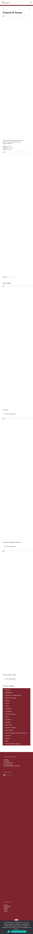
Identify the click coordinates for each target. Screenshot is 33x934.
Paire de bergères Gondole (9, 675)
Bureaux (7, 700)
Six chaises (5, 410)
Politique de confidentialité (19, 931)
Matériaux (8, 722)
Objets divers (8, 725)
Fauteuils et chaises (10, 714)
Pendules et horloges (10, 727)
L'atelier (6, 908)
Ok (8, 931)
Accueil (5, 905)
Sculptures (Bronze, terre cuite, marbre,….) (16, 733)
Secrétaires (8, 735)
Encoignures (8, 711)
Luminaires (8, 719)
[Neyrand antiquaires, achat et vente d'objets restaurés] (10, 2)
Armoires (7, 690)
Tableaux (7, 738)
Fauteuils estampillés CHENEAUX (12, 542)
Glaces (7, 717)
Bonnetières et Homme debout (13, 695)
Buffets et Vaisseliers (10, 698)
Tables (7, 741)
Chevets (7, 703)
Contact (6, 911)
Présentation (7, 906)
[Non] (31, 927)
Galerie (5, 909)
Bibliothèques (8, 692)
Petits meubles (9, 730)
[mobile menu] (30, 2)
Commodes (8, 708)
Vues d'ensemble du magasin (12, 743)
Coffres (7, 706)
